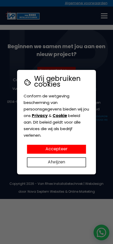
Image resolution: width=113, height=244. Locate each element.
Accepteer (56, 149)
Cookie (60, 116)
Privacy (40, 116)
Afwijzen (56, 162)
